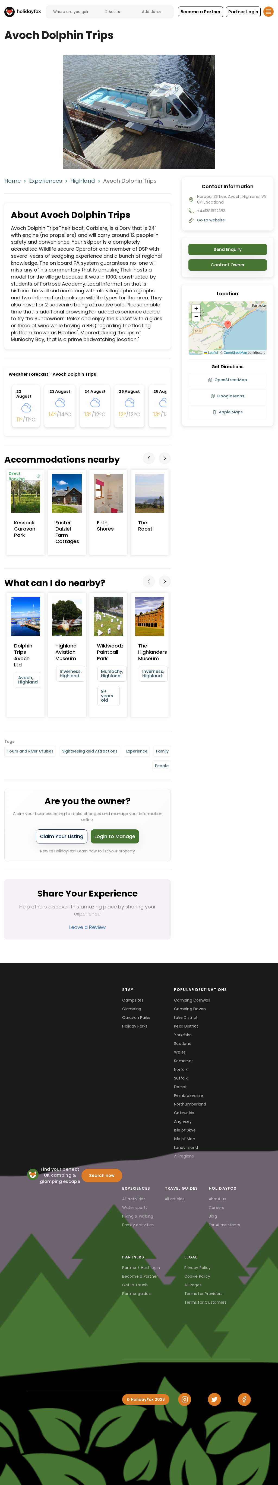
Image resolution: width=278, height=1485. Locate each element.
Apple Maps (231, 412)
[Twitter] (214, 1399)
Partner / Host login (141, 1267)
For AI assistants (224, 1225)
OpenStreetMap (235, 352)
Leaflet (212, 352)
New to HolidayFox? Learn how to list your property (87, 851)
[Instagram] (184, 1399)
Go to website (211, 220)
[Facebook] (244, 1399)
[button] (200, 11)
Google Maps (230, 396)
